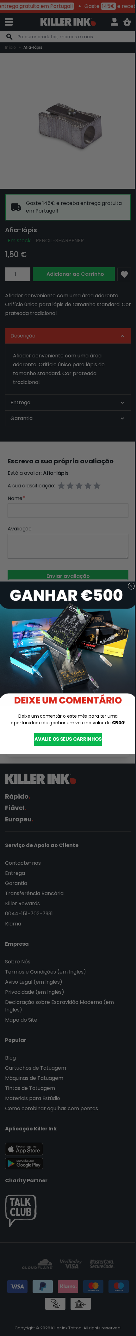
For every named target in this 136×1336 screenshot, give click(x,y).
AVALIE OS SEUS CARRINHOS (65, 739)
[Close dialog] (129, 586)
